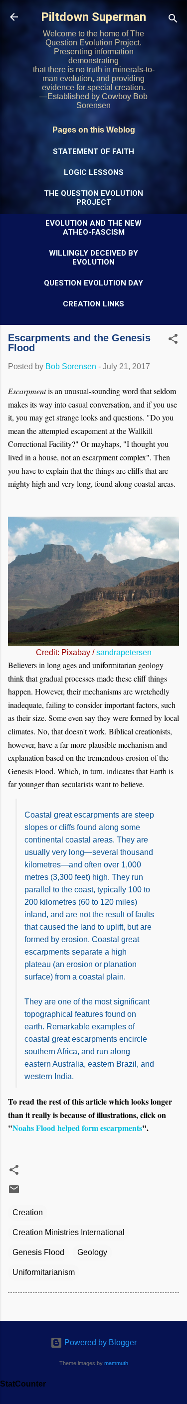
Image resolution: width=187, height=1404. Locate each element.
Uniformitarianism (43, 1272)
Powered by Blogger (99, 1342)
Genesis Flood (38, 1252)
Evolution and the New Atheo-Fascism (93, 228)
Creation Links (93, 303)
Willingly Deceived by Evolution (93, 258)
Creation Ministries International (68, 1232)
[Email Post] (14, 1192)
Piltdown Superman (93, 17)
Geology (92, 1252)
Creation (27, 1212)
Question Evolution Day (93, 283)
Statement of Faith (93, 151)
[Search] (173, 20)
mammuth (116, 1363)
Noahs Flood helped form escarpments (77, 1127)
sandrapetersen (124, 652)
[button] (173, 340)
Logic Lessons (94, 172)
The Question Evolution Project (93, 198)
